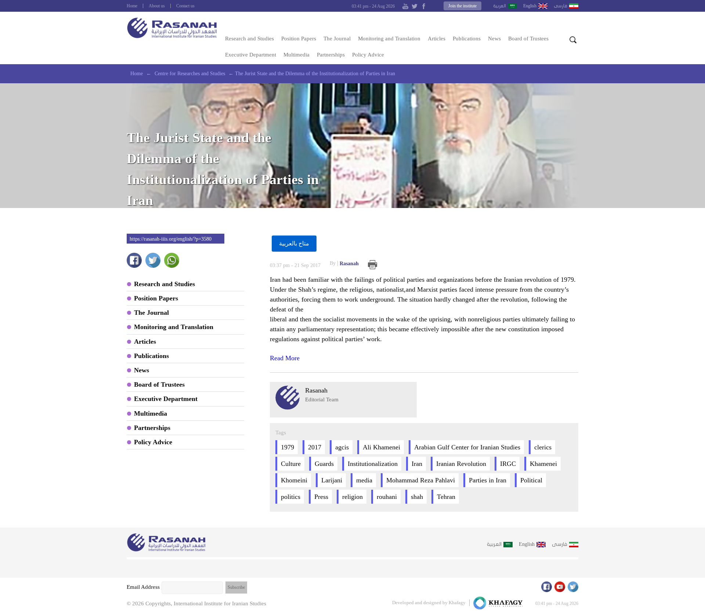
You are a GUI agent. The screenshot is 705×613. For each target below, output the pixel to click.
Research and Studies (249, 38)
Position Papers (298, 38)
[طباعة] (372, 264)
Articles (436, 38)
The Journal (337, 38)
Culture (291, 463)
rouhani (387, 496)
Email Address (143, 587)
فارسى (560, 6)
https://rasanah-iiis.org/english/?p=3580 (171, 239)
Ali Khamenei (381, 447)
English (529, 5)
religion (352, 496)
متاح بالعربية (294, 243)
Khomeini (294, 480)
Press (321, 496)
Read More (285, 358)
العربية (499, 6)
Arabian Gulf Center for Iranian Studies (467, 447)
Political (531, 480)
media (364, 480)
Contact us (185, 6)
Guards (324, 463)
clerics (543, 447)
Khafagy (457, 602)
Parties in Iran (487, 480)
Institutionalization (373, 463)
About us (157, 6)
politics (290, 496)
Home (132, 6)
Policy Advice (368, 55)
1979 (287, 447)
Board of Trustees (528, 38)
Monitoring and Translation (389, 38)
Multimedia (296, 55)
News (494, 38)
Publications (467, 38)
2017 (314, 447)
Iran (417, 463)
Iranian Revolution (461, 463)
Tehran (446, 496)
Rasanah (344, 263)
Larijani (331, 480)
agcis (342, 447)
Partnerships (331, 55)
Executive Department (250, 55)
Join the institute (462, 5)
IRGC (508, 463)
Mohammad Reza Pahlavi (420, 480)
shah (417, 496)
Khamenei (543, 463)
